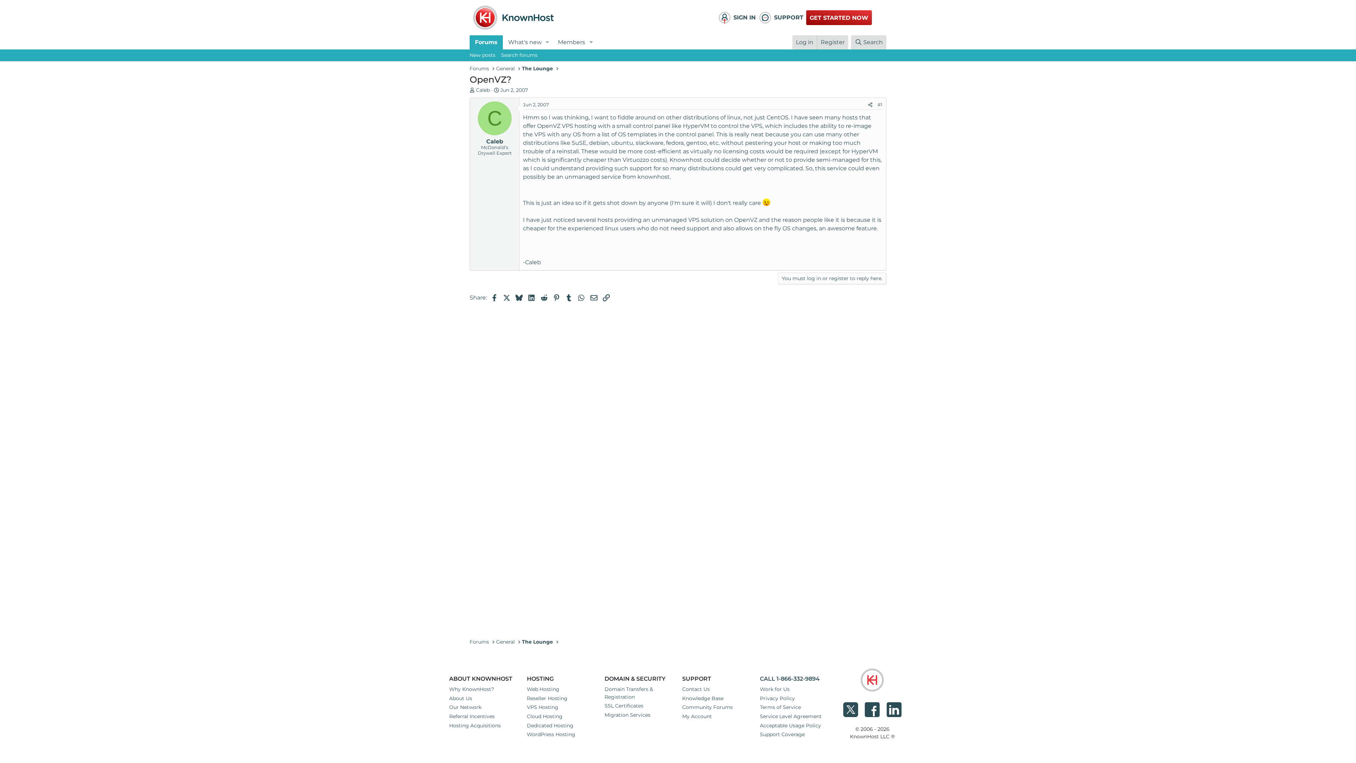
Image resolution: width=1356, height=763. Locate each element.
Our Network (465, 707)
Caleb (483, 90)
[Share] (870, 105)
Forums (486, 42)
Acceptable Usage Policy (790, 725)
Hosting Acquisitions (475, 725)
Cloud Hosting (545, 716)
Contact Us (696, 689)
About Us (460, 698)
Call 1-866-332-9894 (790, 678)
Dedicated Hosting (550, 725)
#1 (880, 104)
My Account (697, 716)
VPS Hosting (542, 707)
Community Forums (707, 707)
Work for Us (775, 689)
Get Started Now (839, 17)
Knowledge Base (703, 698)
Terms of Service (780, 707)
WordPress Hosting (551, 734)
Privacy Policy (777, 698)
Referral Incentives (472, 716)
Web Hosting (543, 689)
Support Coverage (782, 734)
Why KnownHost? (471, 689)
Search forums (519, 55)
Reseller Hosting (547, 698)
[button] (547, 42)
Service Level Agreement (791, 716)
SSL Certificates (624, 706)
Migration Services (627, 715)
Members (571, 42)
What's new (525, 42)
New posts (482, 55)
